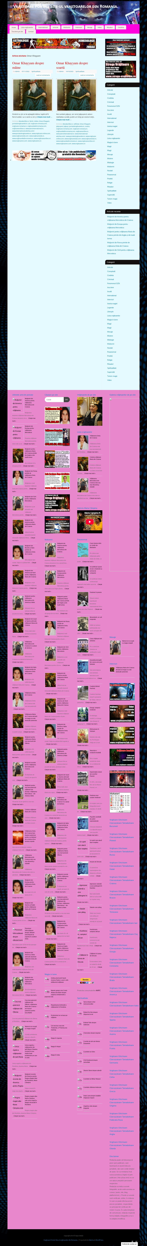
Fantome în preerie (96, 592)
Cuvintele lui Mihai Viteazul (91, 1079)
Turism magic (112, 199)
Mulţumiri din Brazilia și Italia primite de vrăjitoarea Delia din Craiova (30, 550)
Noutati (110, 171)
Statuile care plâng (96, 907)
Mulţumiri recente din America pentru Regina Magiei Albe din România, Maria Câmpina (31, 1078)
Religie (109, 183)
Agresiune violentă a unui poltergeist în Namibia (96, 886)
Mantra (91, 1240)
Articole (55, 27)
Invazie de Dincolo (95, 862)
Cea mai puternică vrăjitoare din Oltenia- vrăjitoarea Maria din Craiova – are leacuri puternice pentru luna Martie (31, 1006)
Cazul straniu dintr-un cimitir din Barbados (96, 545)
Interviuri (78, 27)
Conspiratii (111, 94)
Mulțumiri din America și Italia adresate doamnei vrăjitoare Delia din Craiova (31, 957)
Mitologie (110, 162)
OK (66, 399)
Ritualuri (110, 27)
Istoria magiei (112, 126)
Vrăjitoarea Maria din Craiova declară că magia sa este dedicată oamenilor (125, 670)
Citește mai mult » (50, 566)
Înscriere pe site (17, 32)
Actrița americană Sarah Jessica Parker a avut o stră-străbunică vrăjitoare (60, 980)
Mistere (110, 158)
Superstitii (111, 195)
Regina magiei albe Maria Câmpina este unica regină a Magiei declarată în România (31, 1100)
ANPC (98, 990)
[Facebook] (132, 5)
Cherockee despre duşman (91, 1033)
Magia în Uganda (56, 1038)
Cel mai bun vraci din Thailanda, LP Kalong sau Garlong (59, 1028)
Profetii (109, 179)
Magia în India (55, 1055)
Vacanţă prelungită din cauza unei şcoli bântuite (96, 662)
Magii (109, 146)
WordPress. (99, 1240)
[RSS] (136, 5)
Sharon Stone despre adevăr (92, 1070)
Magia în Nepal (56, 1046)
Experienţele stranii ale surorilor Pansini (96, 774)
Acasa (14, 27)
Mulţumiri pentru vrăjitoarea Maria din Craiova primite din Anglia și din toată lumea (121, 235)
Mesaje (89, 27)
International (43, 27)
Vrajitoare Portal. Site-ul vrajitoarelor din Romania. (65, 6)
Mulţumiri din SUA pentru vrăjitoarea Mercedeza (30, 499)
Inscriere (110, 110)
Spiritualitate (111, 191)
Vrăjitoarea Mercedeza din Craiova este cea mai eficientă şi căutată (30, 859)
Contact (31, 32)
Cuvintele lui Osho (89, 1052)
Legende (110, 130)
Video (100, 27)
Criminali (110, 102)
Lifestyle (110, 134)
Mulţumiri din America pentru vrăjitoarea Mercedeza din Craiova (29, 403)
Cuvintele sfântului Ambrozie (92, 1087)
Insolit (109, 114)
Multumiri (66, 27)
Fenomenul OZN (113, 106)
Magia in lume (112, 142)
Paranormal (111, 175)
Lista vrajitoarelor (27, 27)
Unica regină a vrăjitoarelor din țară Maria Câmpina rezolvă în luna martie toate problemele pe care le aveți (31, 1051)
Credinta (121, 27)
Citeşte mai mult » (29, 444)
